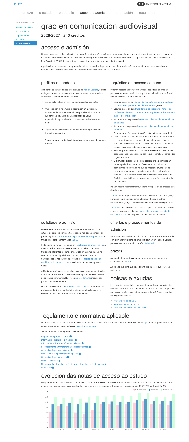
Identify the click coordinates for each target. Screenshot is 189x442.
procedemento (84, 278)
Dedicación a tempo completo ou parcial (60, 353)
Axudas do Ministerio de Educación (130, 307)
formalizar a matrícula (75, 286)
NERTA (75, 239)
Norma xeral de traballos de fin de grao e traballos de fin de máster (73, 364)
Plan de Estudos (90, 89)
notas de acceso (23, 43)
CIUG (128, 261)
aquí (145, 322)
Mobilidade (46, 367)
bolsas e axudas (23, 31)
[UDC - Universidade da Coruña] (154, 5)
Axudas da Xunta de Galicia (126, 304)
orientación (124, 12)
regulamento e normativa (22, 37)
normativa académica (86, 326)
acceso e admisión (94, 12)
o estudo (46, 12)
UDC (120, 270)
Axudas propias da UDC (125, 300)
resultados (147, 12)
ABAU (115, 195)
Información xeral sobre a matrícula (58, 339)
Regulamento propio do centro (55, 336)
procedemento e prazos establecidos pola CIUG (81, 236)
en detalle (66, 12)
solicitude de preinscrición (90, 245)
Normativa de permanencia (54, 357)
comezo (27, 12)
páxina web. (149, 243)
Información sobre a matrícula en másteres (61, 343)
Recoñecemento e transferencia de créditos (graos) (65, 346)
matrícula (116, 207)
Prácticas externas (50, 360)
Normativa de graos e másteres (56, 350)
